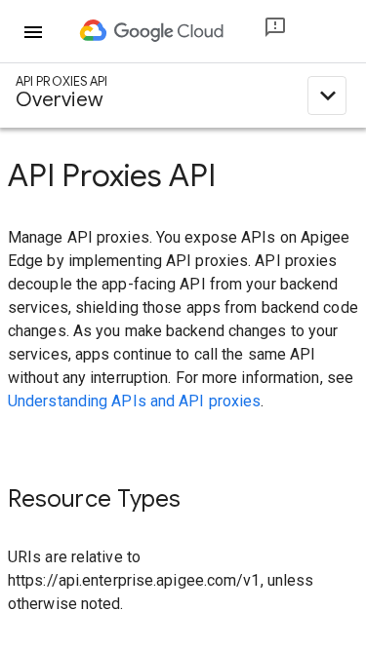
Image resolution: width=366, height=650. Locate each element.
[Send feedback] (259, 32)
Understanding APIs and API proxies (134, 401)
